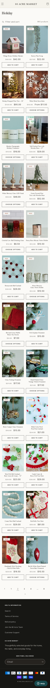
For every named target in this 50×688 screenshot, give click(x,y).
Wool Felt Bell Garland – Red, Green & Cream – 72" (13, 475)
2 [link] (17, 589)
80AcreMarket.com (27, 681)
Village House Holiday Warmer (13, 56)
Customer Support (12, 632)
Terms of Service (11, 616)
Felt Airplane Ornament (37, 333)
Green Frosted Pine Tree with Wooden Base (37, 194)
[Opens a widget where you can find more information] (41, 684)
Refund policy (10, 622)
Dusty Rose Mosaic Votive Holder (37, 240)
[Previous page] (4, 588)
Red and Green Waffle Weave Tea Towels (13, 334)
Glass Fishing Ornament (13, 380)
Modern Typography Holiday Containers (13, 147)
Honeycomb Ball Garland (13, 286)
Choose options (37, 110)
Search (8, 611)
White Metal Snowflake (37, 101)
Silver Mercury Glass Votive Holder (36, 287)
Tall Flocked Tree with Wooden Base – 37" (37, 147)
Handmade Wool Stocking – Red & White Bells (13, 567)
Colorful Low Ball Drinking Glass (13, 240)
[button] (2, 4)
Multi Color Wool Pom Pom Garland (37, 428)
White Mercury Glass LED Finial (13, 193)
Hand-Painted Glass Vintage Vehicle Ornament (37, 381)
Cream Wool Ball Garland (13, 521)
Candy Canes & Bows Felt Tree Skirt (37, 475)
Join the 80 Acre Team (14, 627)
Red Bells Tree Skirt (37, 521)
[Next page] (25, 594)
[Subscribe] (42, 662)
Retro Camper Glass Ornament (13, 427)
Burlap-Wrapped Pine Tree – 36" (13, 101)
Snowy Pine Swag (37, 56)
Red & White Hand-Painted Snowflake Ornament (37, 567)
